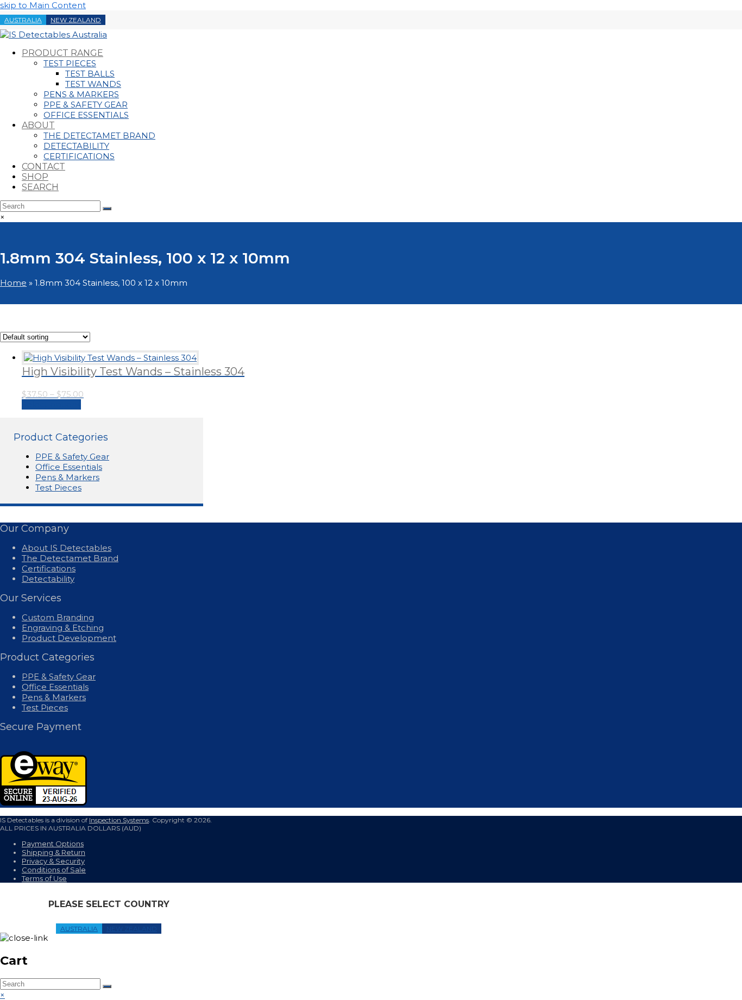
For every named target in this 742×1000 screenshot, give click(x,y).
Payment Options (53, 843)
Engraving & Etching (63, 627)
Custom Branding (58, 617)
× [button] (2, 995)
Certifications (49, 568)
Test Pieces (58, 487)
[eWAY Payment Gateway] (43, 802)
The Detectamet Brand (70, 558)
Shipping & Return (53, 852)
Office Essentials (68, 467)
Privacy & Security (53, 861)
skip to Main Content (43, 5)
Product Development (69, 638)
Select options (51, 404)
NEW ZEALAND (76, 20)
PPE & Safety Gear (72, 456)
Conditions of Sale (54, 869)
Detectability (48, 579)
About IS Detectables (66, 548)
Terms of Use (44, 878)
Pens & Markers (67, 477)
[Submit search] (107, 986)
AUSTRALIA (23, 20)
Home (13, 283)
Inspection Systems (119, 820)
